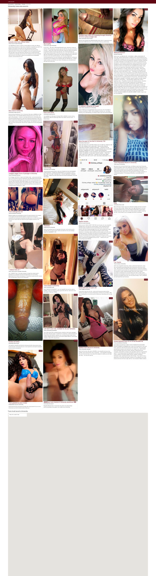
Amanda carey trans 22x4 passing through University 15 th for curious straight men (95, 36)
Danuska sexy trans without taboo (19, 42)
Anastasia (47, 225)
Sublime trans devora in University (89, 347)
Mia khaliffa (47, 44)
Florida (23, 4)
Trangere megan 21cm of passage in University (23, 173)
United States (18, 4)
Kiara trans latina (49, 112)
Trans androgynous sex (16, 211)
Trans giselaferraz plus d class (18, 403)
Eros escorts (11, 4)
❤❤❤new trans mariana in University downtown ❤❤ (60, 402)
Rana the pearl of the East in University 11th (92, 141)
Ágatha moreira (83, 221)
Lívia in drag (47, 167)
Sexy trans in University (16, 110)
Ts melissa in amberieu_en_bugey (89, 106)
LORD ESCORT (11, 1)
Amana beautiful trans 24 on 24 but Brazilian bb (128, 341)
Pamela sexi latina (14, 341)
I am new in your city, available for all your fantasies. (60, 329)
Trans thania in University (51, 285)
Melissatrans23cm (119, 52)
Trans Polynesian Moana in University (125, 162)
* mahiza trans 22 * (14, 269)
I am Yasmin (117, 262)
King (115, 203)
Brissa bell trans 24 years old (87, 287)
